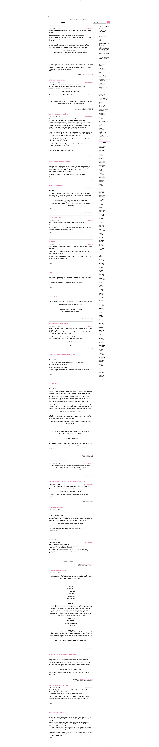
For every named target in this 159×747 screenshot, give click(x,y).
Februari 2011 (101, 338)
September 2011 (102, 328)
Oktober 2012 (101, 311)
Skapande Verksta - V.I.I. (103, 121)
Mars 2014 (101, 287)
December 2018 (102, 210)
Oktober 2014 (101, 278)
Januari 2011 (101, 339)
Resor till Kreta (102, 110)
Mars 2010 (101, 353)
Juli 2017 (100, 233)
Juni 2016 (101, 251)
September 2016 (102, 247)
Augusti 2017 (101, 232)
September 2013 (102, 296)
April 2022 (101, 155)
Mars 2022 (101, 157)
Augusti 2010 (101, 346)
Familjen (100, 83)
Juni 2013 (101, 300)
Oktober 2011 (101, 327)
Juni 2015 (101, 267)
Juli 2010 (100, 347)
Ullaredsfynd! (101, 45)
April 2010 (101, 352)
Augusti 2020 (101, 182)
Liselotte (69, 411)
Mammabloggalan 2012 (103, 99)
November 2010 (102, 342)
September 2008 (102, 377)
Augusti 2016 (101, 248)
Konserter (101, 92)
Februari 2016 (101, 256)
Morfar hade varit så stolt (104, 57)
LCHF (85, 648)
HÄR (81, 304)
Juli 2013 (100, 298)
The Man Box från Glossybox (72, 732)
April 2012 (101, 319)
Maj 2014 (100, 285)
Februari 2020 (101, 191)
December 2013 (102, 292)
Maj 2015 (100, 268)
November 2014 (102, 277)
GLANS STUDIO (61, 659)
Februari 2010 (101, 354)
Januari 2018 (101, 225)
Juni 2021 (101, 169)
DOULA (56, 22)
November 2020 (102, 178)
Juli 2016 (100, 249)
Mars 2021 (101, 173)
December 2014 (102, 275)
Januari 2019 (101, 208)
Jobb (92, 348)
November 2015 (102, 260)
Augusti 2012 (101, 313)
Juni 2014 (101, 283)
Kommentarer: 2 (89, 28)
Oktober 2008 (101, 376)
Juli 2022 (100, 151)
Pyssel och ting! (102, 105)
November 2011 (102, 326)
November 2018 (102, 211)
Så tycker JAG (101, 128)
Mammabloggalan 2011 (103, 98)
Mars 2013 (101, 304)
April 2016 (101, 253)
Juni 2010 (101, 349)
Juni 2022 (101, 152)
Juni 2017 (101, 234)
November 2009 (102, 358)
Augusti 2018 (101, 215)
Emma (65, 561)
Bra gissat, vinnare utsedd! (104, 47)
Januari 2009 (101, 372)
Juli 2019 (100, 200)
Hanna (74, 411)
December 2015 (102, 259)
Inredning (87, 74)
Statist (100, 125)
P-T (51, 22)
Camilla (79, 411)
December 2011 (102, 324)
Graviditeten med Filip (103, 87)
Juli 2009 (100, 364)
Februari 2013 (101, 305)
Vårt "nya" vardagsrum (103, 30)
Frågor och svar (102, 84)
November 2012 (102, 309)
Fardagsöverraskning (103, 58)
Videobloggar (101, 135)
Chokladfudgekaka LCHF (104, 53)
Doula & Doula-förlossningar (104, 79)
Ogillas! (100, 102)
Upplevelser (101, 133)
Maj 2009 (100, 367)
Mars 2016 (101, 255)
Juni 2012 (101, 316)
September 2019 (102, 197)
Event (100, 81)
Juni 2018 (101, 218)
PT (99, 103)
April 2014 (101, 286)
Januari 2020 (101, 192)
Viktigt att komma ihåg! (103, 136)
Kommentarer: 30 (88, 484)
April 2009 (101, 368)
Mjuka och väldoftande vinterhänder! (103, 55)
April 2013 (101, 302)
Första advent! (101, 28)
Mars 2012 (101, 320)
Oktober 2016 (101, 245)
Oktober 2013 (101, 294)
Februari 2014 (101, 289)
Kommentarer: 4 (89, 542)
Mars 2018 (101, 222)
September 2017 (102, 230)
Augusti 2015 (101, 264)
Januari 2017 (101, 241)
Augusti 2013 (101, 297)
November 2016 (102, 244)
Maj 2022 (100, 154)
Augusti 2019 (101, 199)
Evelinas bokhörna (102, 80)
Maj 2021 (100, 170)
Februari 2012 (101, 322)
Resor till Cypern (102, 107)
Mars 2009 (101, 369)
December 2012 (102, 308)
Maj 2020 (100, 187)
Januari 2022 (101, 159)
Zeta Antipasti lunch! (103, 50)
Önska (100, 139)
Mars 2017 (101, 238)
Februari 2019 (101, 207)
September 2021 (102, 165)
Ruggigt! (100, 37)
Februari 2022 (101, 158)
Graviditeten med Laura (103, 88)
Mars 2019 (101, 206)
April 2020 (101, 188)
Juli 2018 (100, 217)
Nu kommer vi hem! (102, 36)
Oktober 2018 (101, 212)
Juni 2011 (101, 332)
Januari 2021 (101, 176)
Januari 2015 (101, 274)
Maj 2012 (100, 317)
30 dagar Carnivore (102, 64)
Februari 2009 (101, 371)
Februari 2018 (101, 223)
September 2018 (102, 214)
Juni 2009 (101, 365)
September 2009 (102, 361)
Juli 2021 (100, 167)
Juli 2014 (100, 282)
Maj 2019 (100, 203)
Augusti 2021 (101, 166)
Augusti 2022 (101, 150)
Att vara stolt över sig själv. (104, 41)
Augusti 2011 (101, 330)
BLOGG (63, 22)
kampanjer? (75, 528)
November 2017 (102, 227)
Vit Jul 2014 (101, 40)
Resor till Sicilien (102, 114)
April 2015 (101, 270)
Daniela (85, 467)
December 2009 (102, 357)
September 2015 (102, 263)
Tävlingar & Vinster (89, 475)
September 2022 (102, 148)
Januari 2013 (101, 307)
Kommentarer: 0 (89, 244)
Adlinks (100, 65)
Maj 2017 (100, 236)
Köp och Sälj (101, 95)
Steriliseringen (101, 126)
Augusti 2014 (101, 281)
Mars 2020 (101, 189)
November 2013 (102, 293)
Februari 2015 (101, 272)
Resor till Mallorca (102, 111)
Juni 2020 (101, 185)
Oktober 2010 (101, 343)
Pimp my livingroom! (103, 35)
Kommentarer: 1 (89, 116)
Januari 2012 (101, 323)
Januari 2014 (101, 290)
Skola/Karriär (101, 122)
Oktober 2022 (101, 147)
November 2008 (102, 375)
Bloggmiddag (101, 75)
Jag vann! (101, 52)
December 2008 (102, 373)
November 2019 (102, 195)
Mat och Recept (90, 533)
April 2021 (101, 172)
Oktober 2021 (101, 163)
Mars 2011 (101, 337)
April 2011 (101, 335)
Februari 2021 (101, 174)
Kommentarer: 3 (89, 220)
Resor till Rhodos (102, 113)
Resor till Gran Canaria (103, 109)
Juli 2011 (100, 331)
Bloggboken (101, 73)
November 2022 (102, 146)
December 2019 (102, 193)
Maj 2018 (100, 219)
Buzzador (84, 533)
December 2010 (102, 341)
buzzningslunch (66, 517)
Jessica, (65, 411)
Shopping (91, 74)
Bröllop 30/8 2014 (102, 76)
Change (75, 546)
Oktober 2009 (101, 360)
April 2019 (101, 204)
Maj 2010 (100, 350)
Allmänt (83, 74)
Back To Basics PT (102, 69)
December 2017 (102, 226)
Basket (100, 72)
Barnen (100, 71)
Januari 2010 (101, 356)
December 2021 (102, 161)
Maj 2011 (100, 334)
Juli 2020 (100, 184)
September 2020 (102, 181)
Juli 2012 (100, 315)
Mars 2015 (101, 271)
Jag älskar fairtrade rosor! (104, 33)
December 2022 (102, 144)
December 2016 (102, 242)
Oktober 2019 (101, 196)
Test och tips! (90, 318)
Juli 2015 (100, 266)
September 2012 (102, 312)
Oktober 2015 (101, 262)
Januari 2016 (101, 257)
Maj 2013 (100, 301)
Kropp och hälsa (102, 94)
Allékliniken (101, 68)
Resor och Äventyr (102, 106)
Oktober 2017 (101, 229)
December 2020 (102, 177)
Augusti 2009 (101, 362)
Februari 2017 (101, 240)
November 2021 (102, 162)
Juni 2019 (101, 202)
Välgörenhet (101, 137)
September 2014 (102, 279)
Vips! (100, 39)
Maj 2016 (100, 252)
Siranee (71, 561)
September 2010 (102, 345)
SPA (99, 117)
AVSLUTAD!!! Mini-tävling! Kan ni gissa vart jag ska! (104, 49)
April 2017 (101, 237)
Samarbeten (101, 118)
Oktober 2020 (101, 180)
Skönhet (85, 679)
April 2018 (101, 221)
